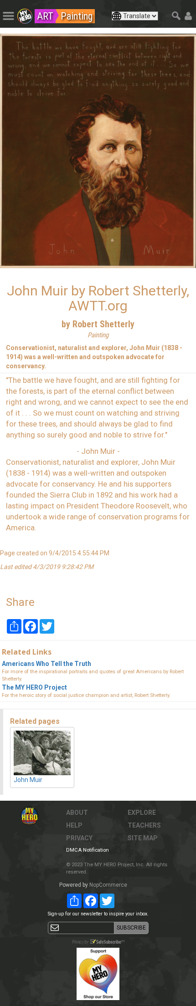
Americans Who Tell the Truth (46, 663)
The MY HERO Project (34, 687)
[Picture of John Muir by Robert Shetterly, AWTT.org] (98, 151)
